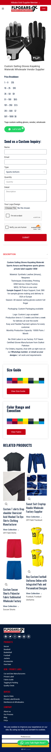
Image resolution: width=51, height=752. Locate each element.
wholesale (40, 122)
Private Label (9, 677)
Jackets (7, 658)
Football (29, 597)
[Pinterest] (24, 637)
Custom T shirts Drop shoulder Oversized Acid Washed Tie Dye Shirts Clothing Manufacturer (13, 516)
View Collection (11, 529)
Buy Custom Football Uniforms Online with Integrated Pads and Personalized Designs (36, 582)
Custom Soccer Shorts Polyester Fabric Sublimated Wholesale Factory (12, 595)
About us (7, 711)
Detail (6, 187)
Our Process (8, 714)
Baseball (7, 649)
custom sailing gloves (18, 122)
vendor (32, 122)
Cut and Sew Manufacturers (14, 674)
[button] (33, 742)
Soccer (6, 646)
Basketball (8, 652)
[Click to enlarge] (8, 57)
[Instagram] (15, 637)
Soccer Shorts (9, 609)
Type (6, 167)
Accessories (8, 661)
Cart (44, 9)
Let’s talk (17, 129)
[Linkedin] (29, 637)
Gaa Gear (7, 664)
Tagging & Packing (11, 683)
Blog (5, 717)
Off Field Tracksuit (34, 520)
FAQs (6, 720)
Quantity (8, 177)
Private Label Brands (12, 699)
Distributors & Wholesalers (14, 702)
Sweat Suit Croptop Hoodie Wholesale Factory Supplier (36, 508)
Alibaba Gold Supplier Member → (25, 2)
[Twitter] (10, 637)
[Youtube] (19, 637)
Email (6, 157)
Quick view (6, 504)
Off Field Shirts (9, 533)
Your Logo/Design (12, 204)
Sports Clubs (8, 696)
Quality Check (9, 686)
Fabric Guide (8, 680)
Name (7, 147)
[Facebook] (6, 637)
